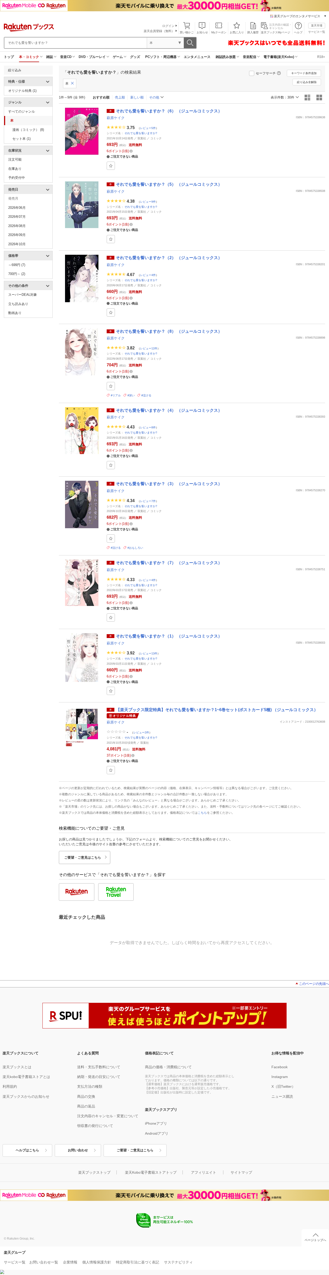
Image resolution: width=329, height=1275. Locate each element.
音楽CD (65, 57)
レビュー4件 (148, 275)
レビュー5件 (148, 128)
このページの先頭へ (314, 984)
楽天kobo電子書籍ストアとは (26, 1077)
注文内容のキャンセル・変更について (107, 1116)
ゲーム (118, 57)
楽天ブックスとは (17, 1067)
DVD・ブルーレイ (92, 57)
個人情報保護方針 (96, 1262)
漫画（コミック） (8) (28, 130)
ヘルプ (298, 32)
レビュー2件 (141, 732)
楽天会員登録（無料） (159, 31)
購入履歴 (253, 32)
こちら (202, 813)
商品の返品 (86, 1106)
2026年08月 (17, 226)
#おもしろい (135, 547)
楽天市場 (316, 25)
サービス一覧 (316, 31)
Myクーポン (218, 32)
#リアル (116, 395)
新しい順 (137, 97)
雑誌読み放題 (226, 57)
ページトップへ (315, 1240)
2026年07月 (17, 217)
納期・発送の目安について (98, 1077)
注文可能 (15, 159)
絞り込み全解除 (307, 82)
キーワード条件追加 (304, 73)
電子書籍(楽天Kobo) (278, 57)
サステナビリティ (178, 1262)
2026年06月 (17, 208)
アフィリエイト (203, 1172)
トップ (9, 57)
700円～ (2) (16, 274)
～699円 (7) (16, 265)
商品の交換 (86, 1096)
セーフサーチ (266, 73)
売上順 (120, 97)
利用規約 (10, 1086)
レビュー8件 (148, 427)
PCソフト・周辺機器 (161, 57)
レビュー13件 (148, 653)
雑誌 (49, 57)
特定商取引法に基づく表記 (137, 1262)
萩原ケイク (116, 118)
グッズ (135, 57)
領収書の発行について (95, 1126)
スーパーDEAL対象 (22, 295)
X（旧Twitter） (283, 1086)
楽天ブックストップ (94, 1172)
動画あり (15, 313)
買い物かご (187, 32)
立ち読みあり (18, 304)
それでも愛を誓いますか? (140, 133)
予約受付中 (16, 178)
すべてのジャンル (21, 111)
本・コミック (29, 57)
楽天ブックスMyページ (275, 32)
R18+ (321, 57)
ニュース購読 (282, 1096)
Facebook (279, 1067)
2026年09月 (17, 235)
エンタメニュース (197, 57)
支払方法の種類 (89, 1086)
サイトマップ (241, 1172)
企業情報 (70, 1262)
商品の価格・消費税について (168, 1067)
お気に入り (237, 32)
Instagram (279, 1077)
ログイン (168, 26)
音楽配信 (249, 57)
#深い (131, 395)
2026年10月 (17, 244)
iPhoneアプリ (156, 1123)
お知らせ (202, 32)
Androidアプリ (156, 1133)
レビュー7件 (148, 500)
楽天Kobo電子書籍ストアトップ (151, 1172)
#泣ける (146, 395)
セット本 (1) (21, 139)
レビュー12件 (148, 348)
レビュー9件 (148, 201)
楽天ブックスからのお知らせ (26, 1096)
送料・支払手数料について (98, 1067)
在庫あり (15, 169)
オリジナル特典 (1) (22, 91)
